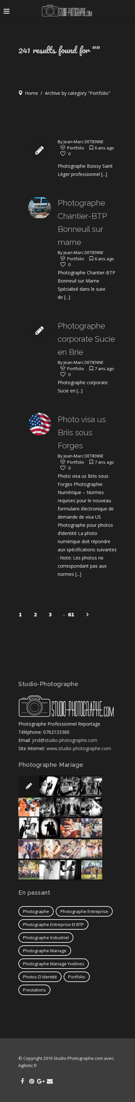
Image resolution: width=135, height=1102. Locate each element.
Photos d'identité (40, 977)
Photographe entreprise (84, 911)
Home (31, 93)
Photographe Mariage (45, 951)
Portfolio (75, 148)
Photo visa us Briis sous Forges (82, 432)
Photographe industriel (46, 937)
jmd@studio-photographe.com (64, 740)
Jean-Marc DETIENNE (84, 142)
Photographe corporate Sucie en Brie (86, 339)
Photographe (36, 911)
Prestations (34, 990)
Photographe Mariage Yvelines (53, 964)
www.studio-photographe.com (79, 748)
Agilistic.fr (27, 1065)
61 (71, 614)
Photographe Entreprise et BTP (53, 924)
